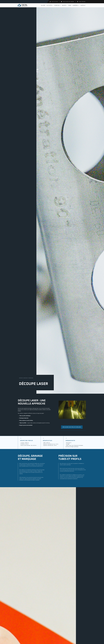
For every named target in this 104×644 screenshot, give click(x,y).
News (69, 5)
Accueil (43, 5)
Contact (83, 5)
